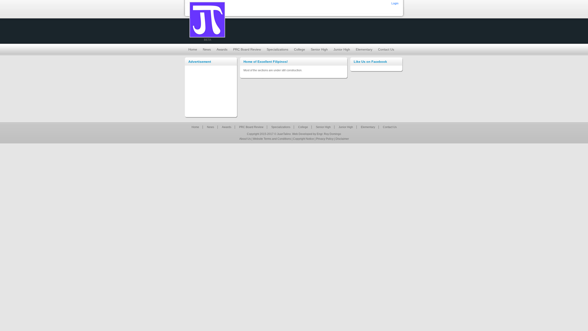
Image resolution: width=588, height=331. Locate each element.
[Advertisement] (211, 91)
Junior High (342, 49)
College (299, 49)
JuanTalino (284, 134)
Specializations (277, 49)
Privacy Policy (325, 138)
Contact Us (386, 49)
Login (395, 3)
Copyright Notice (303, 138)
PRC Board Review (247, 49)
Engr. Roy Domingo (329, 134)
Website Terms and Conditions (272, 138)
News (207, 49)
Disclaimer (342, 138)
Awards (222, 49)
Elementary (364, 49)
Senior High (319, 49)
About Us (245, 138)
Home (192, 49)
